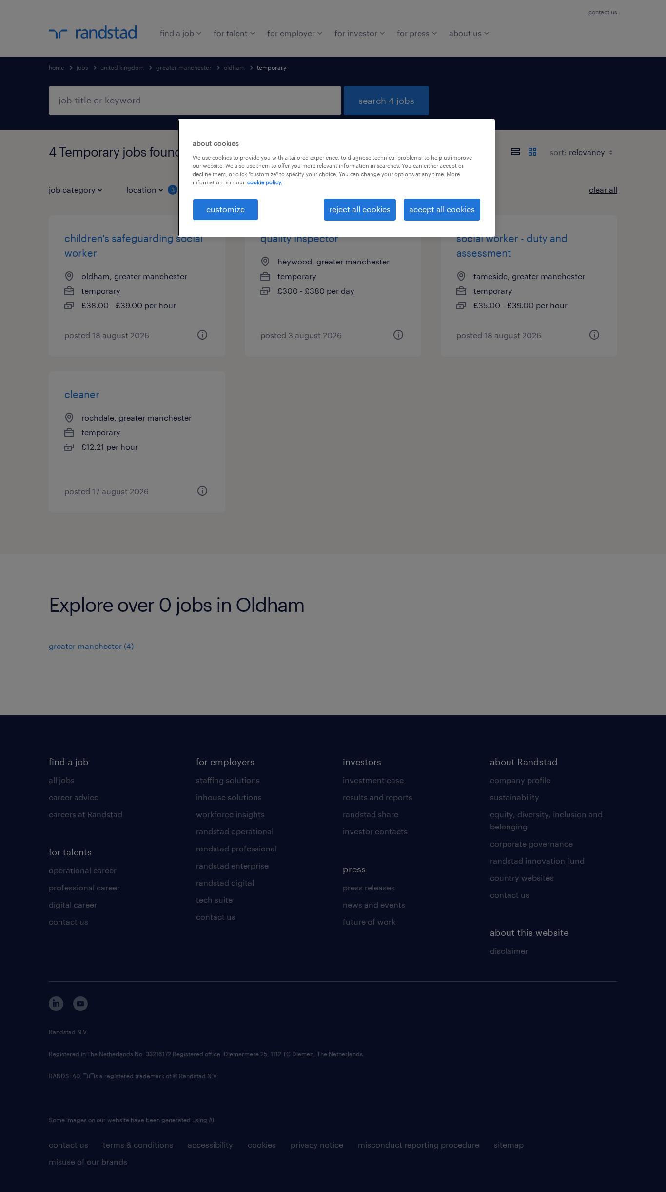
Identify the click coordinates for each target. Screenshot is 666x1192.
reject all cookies (360, 209)
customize (225, 209)
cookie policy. (264, 182)
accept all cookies (442, 209)
